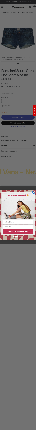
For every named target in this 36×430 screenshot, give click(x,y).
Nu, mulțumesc (18, 237)
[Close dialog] (33, 192)
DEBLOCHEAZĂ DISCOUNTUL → (18, 231)
